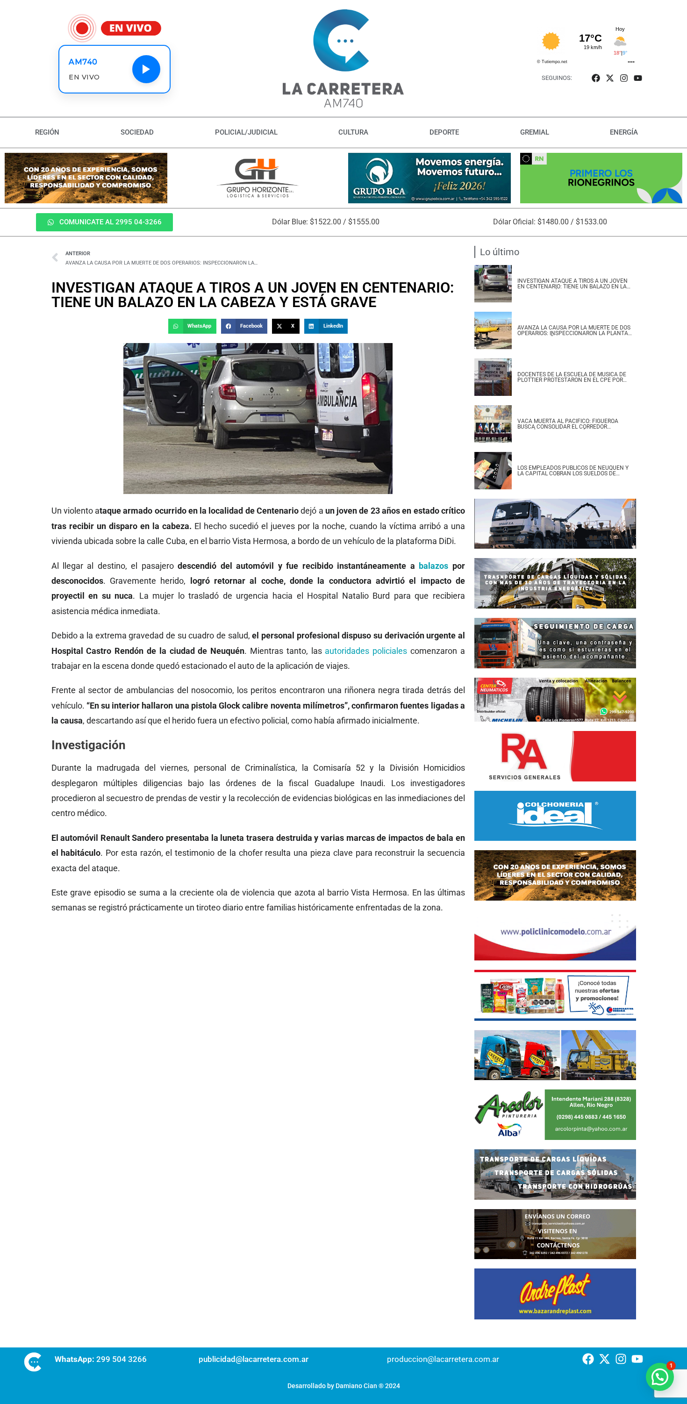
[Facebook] (595, 78)
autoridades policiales (366, 651)
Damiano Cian (356, 1386)
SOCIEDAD (137, 132)
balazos (435, 566)
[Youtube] (638, 78)
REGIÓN (47, 132)
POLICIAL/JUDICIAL (246, 132)
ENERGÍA (624, 132)
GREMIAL (534, 132)
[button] (192, 326)
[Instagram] (624, 78)
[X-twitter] (609, 78)
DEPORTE (444, 132)
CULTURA (353, 132)
